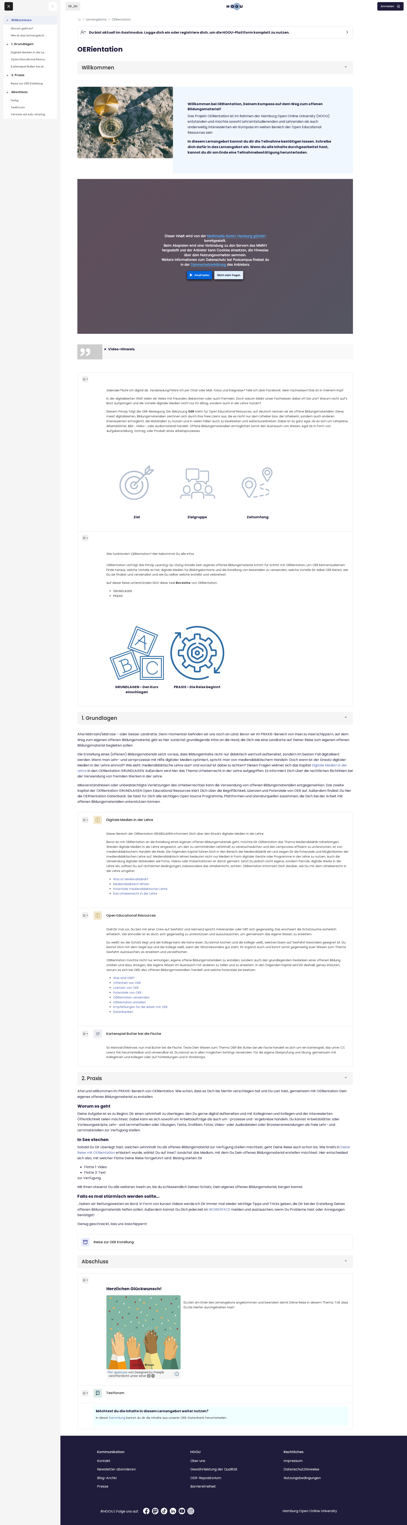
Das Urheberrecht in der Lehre (135, 893)
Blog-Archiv (107, 1477)
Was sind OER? (124, 978)
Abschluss (19, 92)
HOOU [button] (195, 1451)
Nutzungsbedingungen (302, 1477)
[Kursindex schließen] (8, 6)
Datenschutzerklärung (209, 264)
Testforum (18, 107)
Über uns (197, 1460)
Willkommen (21, 20)
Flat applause (117, 1372)
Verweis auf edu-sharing (28, 114)
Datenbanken (123, 1012)
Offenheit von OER (127, 983)
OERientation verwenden (131, 997)
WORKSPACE (219, 1209)
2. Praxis (17, 75)
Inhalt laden (202, 275)
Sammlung (117, 1418)
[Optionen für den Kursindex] (53, 6)
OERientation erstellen (129, 1002)
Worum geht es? (22, 28)
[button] (73, 6)
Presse (102, 1486)
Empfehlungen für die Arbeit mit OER (140, 1007)
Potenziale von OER (127, 992)
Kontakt (103, 1460)
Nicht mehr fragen (228, 275)
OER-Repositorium (205, 1477)
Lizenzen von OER (126, 988)
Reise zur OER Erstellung (27, 83)
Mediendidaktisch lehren (131, 884)
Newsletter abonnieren (116, 1469)
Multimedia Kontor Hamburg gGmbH (236, 236)
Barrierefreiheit (203, 1486)
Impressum (293, 1460)
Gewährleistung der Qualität (213, 1469)
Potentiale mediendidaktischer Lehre (140, 889)
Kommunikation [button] (110, 1451)
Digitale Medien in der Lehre (29, 52)
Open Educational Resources (29, 59)
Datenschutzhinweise (301, 1469)
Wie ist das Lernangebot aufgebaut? (29, 35)
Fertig (14, 100)
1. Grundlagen (22, 44)
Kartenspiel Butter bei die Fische (29, 66)
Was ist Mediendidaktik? (130, 879)
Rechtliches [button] (294, 1451)
